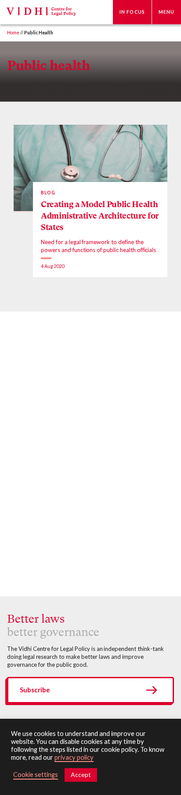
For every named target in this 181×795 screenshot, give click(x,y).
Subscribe (35, 690)
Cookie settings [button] (35, 774)
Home (13, 32)
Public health (48, 65)
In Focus (132, 12)
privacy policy (74, 757)
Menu (166, 12)
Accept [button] (81, 774)
